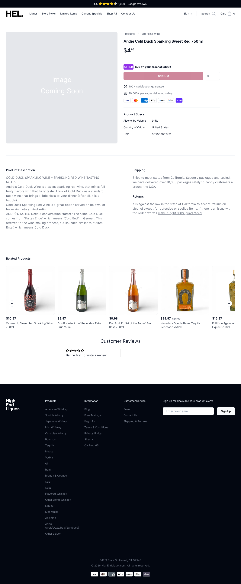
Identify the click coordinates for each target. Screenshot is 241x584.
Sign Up (226, 411)
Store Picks (49, 13)
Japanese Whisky (56, 421)
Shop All (112, 13)
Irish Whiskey (53, 427)
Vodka (49, 457)
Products (129, 33)
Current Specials (92, 13)
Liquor (33, 13)
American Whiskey (56, 409)
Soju (47, 481)
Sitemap (89, 439)
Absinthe (50, 517)
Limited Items (68, 13)
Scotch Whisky (54, 415)
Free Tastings (92, 415)
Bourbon (50, 439)
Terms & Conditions (96, 427)
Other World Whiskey (58, 499)
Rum (48, 469)
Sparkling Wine (151, 33)
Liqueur (49, 505)
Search (128, 409)
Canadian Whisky (55, 433)
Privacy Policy (93, 433)
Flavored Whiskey (56, 493)
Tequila (49, 445)
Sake (48, 487)
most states (153, 177)
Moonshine (51, 511)
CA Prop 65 (91, 445)
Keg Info (89, 421)
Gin (47, 463)
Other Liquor (53, 533)
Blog (87, 409)
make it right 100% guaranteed (180, 213)
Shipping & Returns (135, 421)
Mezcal (49, 451)
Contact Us (128, 13)
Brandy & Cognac (56, 475)
